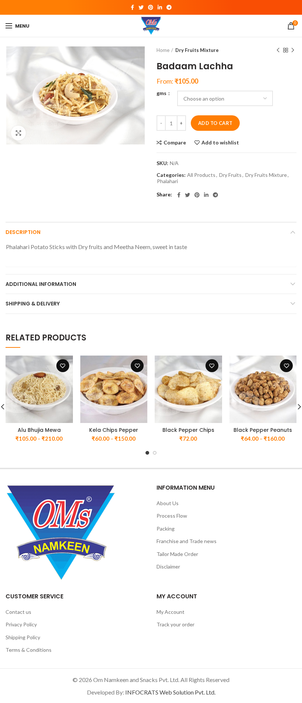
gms (162, 93)
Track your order (175, 624)
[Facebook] (132, 7)
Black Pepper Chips (188, 430)
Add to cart (215, 123)
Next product (292, 50)
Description (23, 232)
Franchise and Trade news (187, 541)
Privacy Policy (21, 624)
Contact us (18, 612)
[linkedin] (159, 7)
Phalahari (167, 181)
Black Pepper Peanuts (262, 430)
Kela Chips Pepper (113, 430)
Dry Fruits (230, 175)
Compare (175, 142)
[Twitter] (141, 7)
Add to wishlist (220, 142)
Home (163, 50)
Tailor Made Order (177, 554)
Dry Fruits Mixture (197, 50)
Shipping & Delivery (33, 303)
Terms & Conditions (29, 650)
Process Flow (172, 516)
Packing (166, 528)
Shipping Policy (23, 637)
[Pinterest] (150, 7)
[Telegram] (169, 7)
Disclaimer (168, 566)
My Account (171, 612)
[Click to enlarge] (18, 133)
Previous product (278, 50)
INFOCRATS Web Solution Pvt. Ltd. (170, 692)
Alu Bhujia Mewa (39, 430)
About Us (168, 503)
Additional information (41, 284)
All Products (201, 175)
